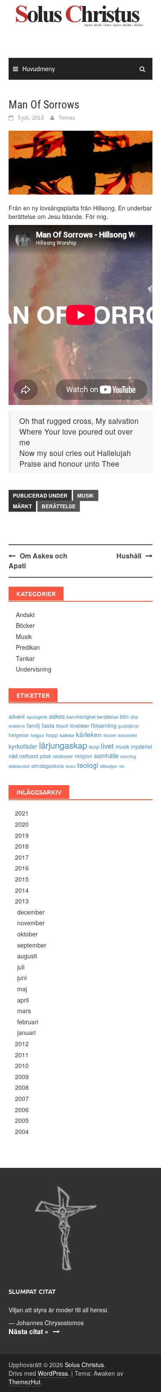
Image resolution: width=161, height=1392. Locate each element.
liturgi (94, 747)
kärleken (89, 734)
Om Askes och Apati (38, 560)
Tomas (66, 117)
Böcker (25, 625)
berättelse (59, 506)
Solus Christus (84, 1364)
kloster (109, 735)
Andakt (25, 614)
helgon (37, 735)
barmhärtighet (81, 716)
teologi (87, 765)
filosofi (62, 726)
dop (134, 717)
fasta (48, 725)
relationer (63, 756)
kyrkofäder (23, 746)
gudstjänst (128, 726)
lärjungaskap (63, 745)
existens (17, 726)
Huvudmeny (38, 68)
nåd (13, 756)
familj (33, 725)
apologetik (37, 717)
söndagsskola (47, 765)
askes (57, 715)
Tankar (25, 658)
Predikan (28, 647)
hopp (52, 735)
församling (103, 725)
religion (83, 756)
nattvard (28, 755)
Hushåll (128, 556)
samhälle (106, 755)
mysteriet (141, 746)
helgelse (19, 735)
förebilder (79, 725)
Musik (85, 495)
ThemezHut (24, 1381)
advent (17, 716)
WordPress (53, 1373)
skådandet (19, 766)
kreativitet (127, 735)
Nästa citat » (29, 1331)
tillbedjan (109, 766)
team (71, 766)
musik (122, 746)
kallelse (67, 735)
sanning (128, 756)
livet (107, 746)
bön (124, 716)
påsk (45, 756)
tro (122, 766)
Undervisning (34, 669)
